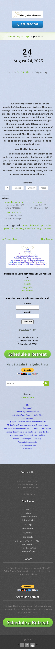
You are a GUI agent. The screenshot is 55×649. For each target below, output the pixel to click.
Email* (27, 312)
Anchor (27, 280)
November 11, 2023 (14, 202)
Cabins (28, 513)
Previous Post (9, 239)
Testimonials (28, 528)
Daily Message (22, 36)
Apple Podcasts (27, 290)
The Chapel (28, 524)
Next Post (47, 239)
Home (11, 36)
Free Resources (28, 548)
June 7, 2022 (39, 202)
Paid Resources (28, 544)
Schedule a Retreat (28, 516)
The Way (47, 228)
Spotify (27, 284)
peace (44, 225)
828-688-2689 (29, 24)
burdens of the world (30, 225)
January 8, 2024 (13, 212)
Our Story (27, 532)
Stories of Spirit (29, 551)
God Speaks (27, 537)
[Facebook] (22, 645)
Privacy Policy (27, 397)
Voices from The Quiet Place (28, 541)
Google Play (27, 287)
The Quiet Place (23, 72)
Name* (27, 303)
